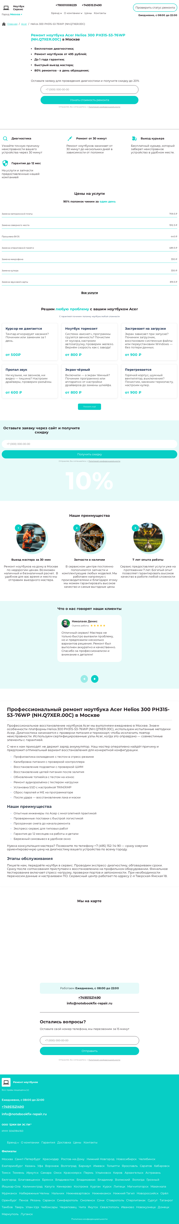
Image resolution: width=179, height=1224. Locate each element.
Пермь (89, 1172)
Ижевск (99, 1166)
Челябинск (147, 1159)
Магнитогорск (137, 1186)
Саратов (146, 1166)
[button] (94, 679)
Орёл (164, 1193)
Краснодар (51, 1159)
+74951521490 (92, 5)
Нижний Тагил (124, 1193)
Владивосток (64, 1179)
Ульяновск (103, 1172)
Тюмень (18, 1172)
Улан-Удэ (32, 1207)
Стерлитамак (136, 1200)
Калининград (33, 1186)
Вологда (138, 1179)
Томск (6, 1172)
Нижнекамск (101, 1193)
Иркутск (32, 1172)
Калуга (50, 1186)
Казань (30, 1166)
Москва (7, 1159)
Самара (46, 1172)
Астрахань (153, 1172)
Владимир (105, 1179)
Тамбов (7, 1207)
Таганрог (166, 1200)
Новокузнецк (146, 1207)
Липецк (119, 1186)
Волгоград (68, 1166)
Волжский (122, 1179)
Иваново (127, 1207)
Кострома (81, 1186)
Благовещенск (29, 1179)
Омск (58, 1172)
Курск (107, 1186)
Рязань (35, 1200)
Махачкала (158, 1186)
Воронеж (52, 1166)
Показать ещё (89, 406)
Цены (88, 13)
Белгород (9, 1179)
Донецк (163, 1207)
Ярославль (130, 1166)
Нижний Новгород (100, 1159)
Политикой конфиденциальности (104, 107)
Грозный (152, 1179)
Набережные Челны (34, 1193)
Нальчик (58, 1193)
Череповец (68, 1207)
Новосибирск (126, 1159)
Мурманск (9, 1193)
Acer (24, 24)
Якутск (93, 1207)
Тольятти (113, 1166)
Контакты (100, 13)
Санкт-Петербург (28, 1159)
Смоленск (87, 1200)
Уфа (40, 1166)
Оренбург (9, 1200)
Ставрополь (115, 1200)
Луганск (27, 1214)
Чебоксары (49, 1207)
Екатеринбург (12, 1166)
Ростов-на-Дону (73, 1159)
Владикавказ (86, 1179)
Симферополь (67, 1200)
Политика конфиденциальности (89, 1219)
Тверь (19, 1207)
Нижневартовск (78, 1193)
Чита (82, 1207)
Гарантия (48, 1142)
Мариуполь (10, 1214)
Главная (12, 24)
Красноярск (72, 1172)
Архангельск (134, 1172)
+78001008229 (66, 5)
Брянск (47, 1179)
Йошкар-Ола (11, 1186)
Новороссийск (147, 1193)
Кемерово (64, 1186)
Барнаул (85, 1166)
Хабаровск (162, 1166)
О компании (72, 13)
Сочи (101, 1200)
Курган (95, 1186)
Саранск (49, 1200)
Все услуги (89, 292)
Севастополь (109, 1207)
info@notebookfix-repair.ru (89, 1003)
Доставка (64, 1142)
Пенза (23, 1200)
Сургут (153, 1200)
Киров (118, 1172)
